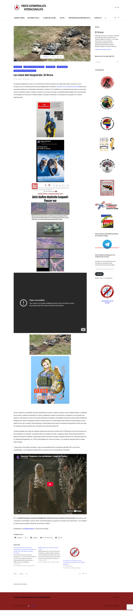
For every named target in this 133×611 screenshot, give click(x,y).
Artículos (18, 67)
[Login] (115, 17)
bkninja (33, 606)
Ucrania (21, 573)
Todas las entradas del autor (103, 49)
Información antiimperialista (79, 18)
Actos (62, 18)
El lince (46, 57)
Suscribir (99, 274)
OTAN (15, 573)
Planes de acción (49, 18)
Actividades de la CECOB (107, 302)
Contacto (97, 18)
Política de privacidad (111, 605)
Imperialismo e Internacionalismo (25, 70)
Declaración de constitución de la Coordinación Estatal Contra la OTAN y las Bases (74, 562)
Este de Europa (62, 67)
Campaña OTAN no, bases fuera (33, 67)
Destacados (50, 67)
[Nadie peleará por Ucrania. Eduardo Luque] (50, 555)
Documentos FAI (33, 18)
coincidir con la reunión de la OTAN (68, 86)
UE (26, 573)
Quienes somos (19, 18)
